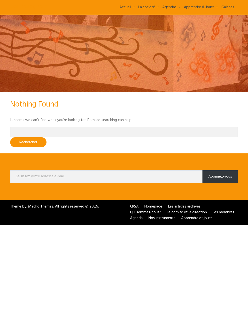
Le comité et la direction (187, 212)
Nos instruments (161, 218)
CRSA (134, 206)
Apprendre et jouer (196, 218)
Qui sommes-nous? (145, 212)
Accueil (125, 7)
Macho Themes (40, 206)
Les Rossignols (28, 7)
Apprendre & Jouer (199, 7)
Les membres (223, 212)
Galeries (227, 7)
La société (146, 7)
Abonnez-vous (220, 176)
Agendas (169, 7)
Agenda (136, 218)
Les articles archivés (184, 206)
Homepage (153, 206)
